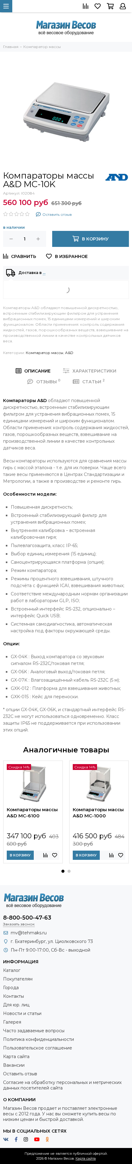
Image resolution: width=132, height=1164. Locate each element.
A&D (69, 352)
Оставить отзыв (20, 1074)
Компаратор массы (44, 352)
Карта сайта (16, 1056)
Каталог (11, 970)
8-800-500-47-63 (27, 917)
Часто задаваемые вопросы (33, 1030)
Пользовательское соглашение (37, 1048)
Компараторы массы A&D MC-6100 (32, 813)
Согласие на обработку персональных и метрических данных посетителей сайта (62, 1085)
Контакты (13, 996)
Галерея (12, 1022)
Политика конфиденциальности (38, 1039)
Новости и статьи (22, 1013)
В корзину (20, 855)
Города (11, 987)
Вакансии (14, 1065)
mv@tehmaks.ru (29, 933)
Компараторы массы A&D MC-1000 (98, 813)
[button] (62, 871)
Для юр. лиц (16, 1005)
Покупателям (18, 979)
